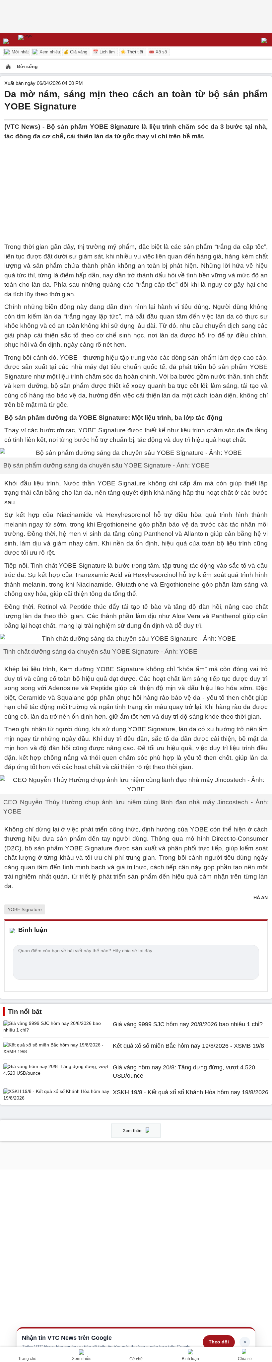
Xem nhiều (49, 51)
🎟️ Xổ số (158, 51)
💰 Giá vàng (75, 51)
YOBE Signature (25, 909)
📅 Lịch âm (104, 51)
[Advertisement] (136, 187)
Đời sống (27, 66)
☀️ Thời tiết (131, 51)
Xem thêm (133, 1130)
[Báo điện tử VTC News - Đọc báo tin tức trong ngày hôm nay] (41, 39)
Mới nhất (19, 51)
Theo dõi (219, 1341)
